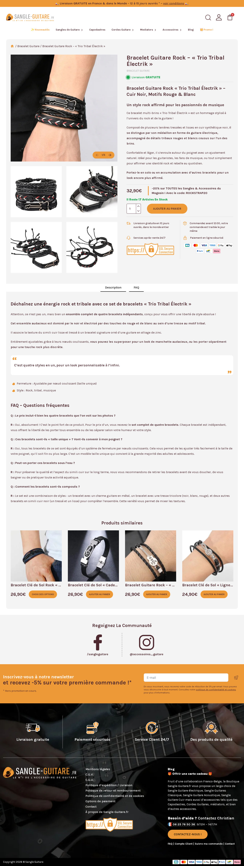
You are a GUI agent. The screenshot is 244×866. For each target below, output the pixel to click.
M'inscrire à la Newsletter (236, 677)
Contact (90, 806)
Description (113, 287)
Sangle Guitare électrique (185, 790)
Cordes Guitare (121, 29)
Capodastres (97, 29)
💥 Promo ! (206, 29)
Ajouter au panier (167, 208)
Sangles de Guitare (68, 29)
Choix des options (43, 594)
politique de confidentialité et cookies (216, 689)
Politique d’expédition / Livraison (108, 785)
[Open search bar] (208, 18)
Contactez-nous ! (187, 834)
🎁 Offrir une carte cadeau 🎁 (190, 774)
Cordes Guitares (198, 804)
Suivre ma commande (209, 843)
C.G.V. (89, 774)
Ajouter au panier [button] (99, 594)
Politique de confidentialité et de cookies (114, 796)
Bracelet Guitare (28, 46)
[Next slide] (109, 155)
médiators (217, 804)
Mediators (146, 29)
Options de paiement (100, 801)
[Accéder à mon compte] (219, 17)
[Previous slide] (97, 155)
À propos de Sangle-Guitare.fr (106, 812)
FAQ (136, 287)
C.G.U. (89, 780)
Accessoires (170, 29)
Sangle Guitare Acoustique (201, 795)
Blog (191, 29)
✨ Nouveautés (40, 29)
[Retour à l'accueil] (30, 17)
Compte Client (184, 843)
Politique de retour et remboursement (112, 790)
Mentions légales (97, 769)
